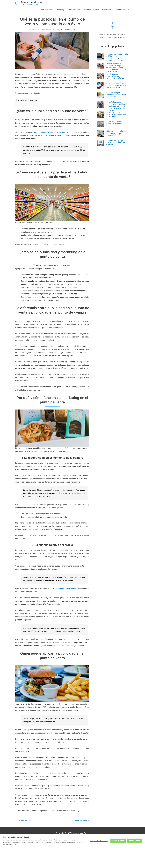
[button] (129, 9)
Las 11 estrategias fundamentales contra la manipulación (115, 95)
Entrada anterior (23, 821)
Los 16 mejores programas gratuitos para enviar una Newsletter (116, 143)
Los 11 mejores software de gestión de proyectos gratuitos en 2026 (115, 85)
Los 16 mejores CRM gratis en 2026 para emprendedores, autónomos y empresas (116, 57)
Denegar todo (118, 841)
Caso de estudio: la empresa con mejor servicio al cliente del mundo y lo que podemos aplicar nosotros (116, 68)
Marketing (70, 29)
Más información (11, 844)
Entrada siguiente (80, 821)
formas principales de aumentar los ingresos (50, 132)
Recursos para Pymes (31, 2)
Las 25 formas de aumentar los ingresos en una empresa (115, 114)
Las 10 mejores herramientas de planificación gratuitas (114, 76)
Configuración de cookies (99, 841)
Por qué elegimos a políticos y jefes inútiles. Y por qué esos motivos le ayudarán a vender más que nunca (116, 106)
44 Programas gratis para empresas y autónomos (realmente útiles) (116, 133)
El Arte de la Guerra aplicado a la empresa (114, 123)
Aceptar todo (134, 841)
